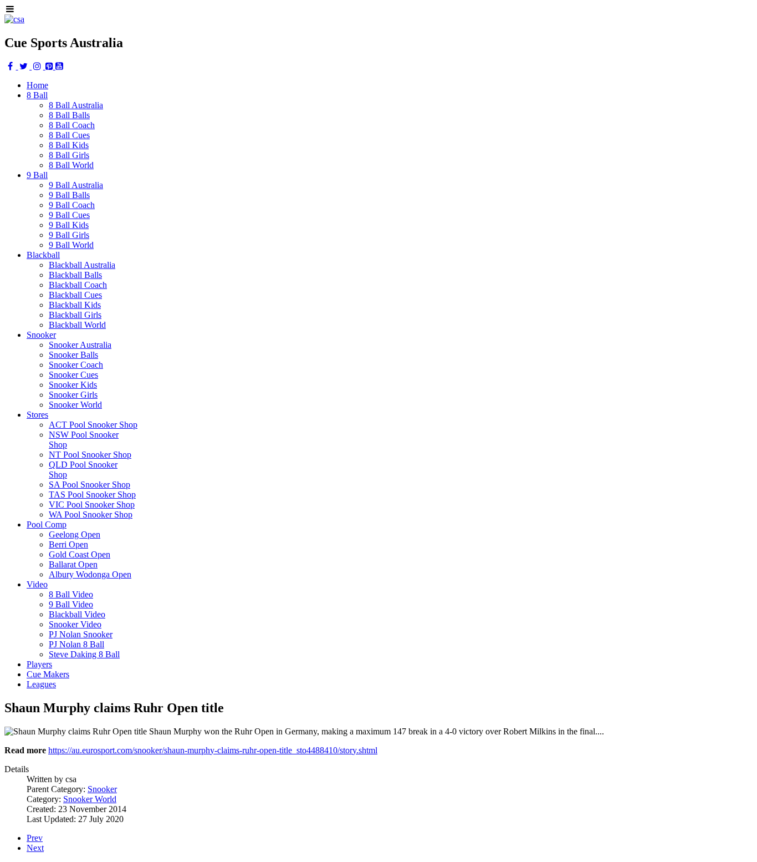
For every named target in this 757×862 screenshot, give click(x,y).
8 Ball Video (71, 594)
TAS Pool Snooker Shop (92, 494)
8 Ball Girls (69, 155)
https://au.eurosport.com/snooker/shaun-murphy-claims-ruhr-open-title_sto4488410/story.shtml (212, 750)
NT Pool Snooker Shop (90, 454)
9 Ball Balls (69, 195)
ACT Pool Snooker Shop (93, 424)
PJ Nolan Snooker (80, 634)
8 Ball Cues (69, 135)
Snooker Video (75, 624)
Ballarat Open (73, 564)
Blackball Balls (75, 275)
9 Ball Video (71, 604)
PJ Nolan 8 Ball (76, 644)
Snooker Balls (73, 354)
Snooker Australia (80, 344)
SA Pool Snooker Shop (89, 484)
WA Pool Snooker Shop (90, 514)
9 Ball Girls (69, 235)
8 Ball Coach (72, 125)
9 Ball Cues (69, 215)
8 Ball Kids (69, 145)
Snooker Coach (76, 364)
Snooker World (75, 404)
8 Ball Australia (76, 105)
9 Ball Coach (72, 205)
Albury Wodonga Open (90, 574)
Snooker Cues (73, 374)
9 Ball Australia (76, 185)
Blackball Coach (78, 285)
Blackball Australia (82, 265)
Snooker (102, 789)
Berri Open (68, 544)
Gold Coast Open (79, 554)
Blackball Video (77, 614)
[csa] (14, 19)
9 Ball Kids (69, 225)
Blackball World (77, 324)
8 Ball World (71, 165)
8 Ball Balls (69, 115)
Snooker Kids (73, 384)
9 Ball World (71, 245)
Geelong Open (74, 534)
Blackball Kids (75, 305)
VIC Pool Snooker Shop (92, 504)
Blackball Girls (75, 315)
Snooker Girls (73, 394)
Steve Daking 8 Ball (84, 654)
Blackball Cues (75, 295)
